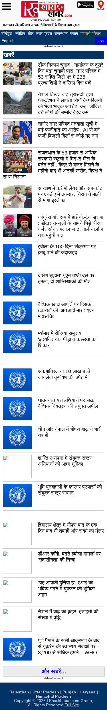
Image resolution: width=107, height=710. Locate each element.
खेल (30, 33)
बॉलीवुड (6, 33)
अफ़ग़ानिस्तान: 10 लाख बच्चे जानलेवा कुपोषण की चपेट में (64, 374)
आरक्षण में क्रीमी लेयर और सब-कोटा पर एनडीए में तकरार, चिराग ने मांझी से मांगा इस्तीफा (71, 194)
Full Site (71, 705)
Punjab (69, 692)
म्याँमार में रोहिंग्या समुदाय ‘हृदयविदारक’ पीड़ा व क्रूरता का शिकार (67, 339)
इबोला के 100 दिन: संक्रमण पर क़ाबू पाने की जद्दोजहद (67, 249)
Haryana (88, 692)
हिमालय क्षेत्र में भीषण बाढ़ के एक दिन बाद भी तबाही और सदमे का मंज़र (71, 528)
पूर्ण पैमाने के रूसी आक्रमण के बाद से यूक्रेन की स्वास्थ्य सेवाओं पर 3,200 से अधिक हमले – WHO (69, 646)
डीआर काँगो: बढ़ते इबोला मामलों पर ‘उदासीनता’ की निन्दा (69, 557)
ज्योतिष (20, 33)
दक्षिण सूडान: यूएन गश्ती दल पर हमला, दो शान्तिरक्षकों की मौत (66, 278)
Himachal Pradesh (53, 696)
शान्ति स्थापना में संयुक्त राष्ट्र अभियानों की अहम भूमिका (65, 461)
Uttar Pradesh (46, 692)
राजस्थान (61, 33)
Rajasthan (19, 692)
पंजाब (74, 33)
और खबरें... (54, 671)
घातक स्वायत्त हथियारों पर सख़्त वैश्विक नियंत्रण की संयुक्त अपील (68, 403)
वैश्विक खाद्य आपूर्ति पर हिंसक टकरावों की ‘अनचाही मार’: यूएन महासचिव (66, 310)
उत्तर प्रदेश (44, 33)
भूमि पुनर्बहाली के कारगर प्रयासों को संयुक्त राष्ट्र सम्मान (70, 490)
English (8, 40)
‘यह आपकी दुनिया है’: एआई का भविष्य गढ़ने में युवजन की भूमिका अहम (66, 589)
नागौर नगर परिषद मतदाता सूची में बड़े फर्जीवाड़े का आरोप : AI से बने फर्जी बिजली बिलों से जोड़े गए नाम (69, 130)
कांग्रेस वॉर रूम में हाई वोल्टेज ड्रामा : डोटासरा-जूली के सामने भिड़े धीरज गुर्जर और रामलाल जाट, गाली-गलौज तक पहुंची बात (70, 226)
